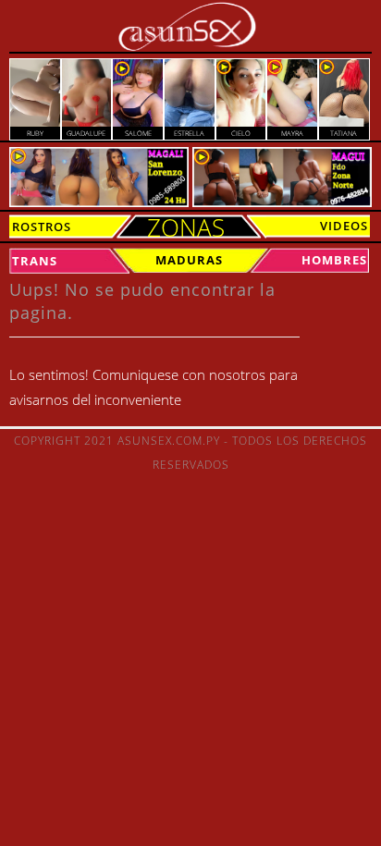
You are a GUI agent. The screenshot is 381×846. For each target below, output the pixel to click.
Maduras (189, 259)
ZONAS (186, 227)
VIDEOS (344, 225)
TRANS (34, 260)
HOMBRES (334, 259)
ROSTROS (41, 226)
